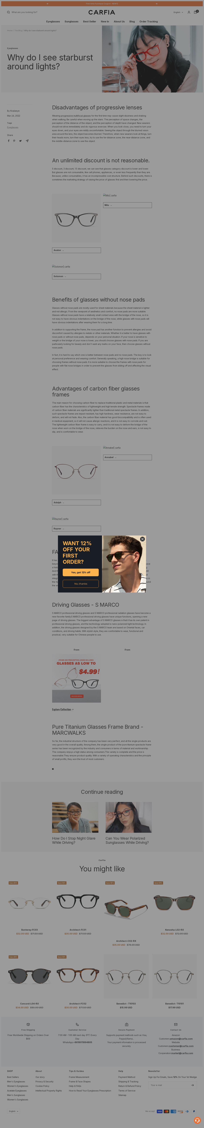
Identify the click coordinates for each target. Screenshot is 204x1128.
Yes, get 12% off (80, 572)
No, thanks (80, 583)
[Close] (142, 539)
